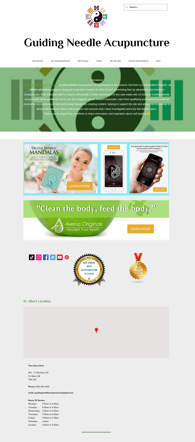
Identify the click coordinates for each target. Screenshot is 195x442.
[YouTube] (60, 257)
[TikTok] (32, 257)
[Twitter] (53, 257)
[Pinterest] (67, 257)
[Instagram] (39, 257)
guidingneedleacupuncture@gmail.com (54, 393)
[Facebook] (46, 257)
